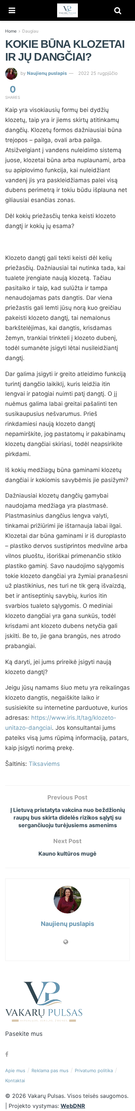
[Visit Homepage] (67, 10)
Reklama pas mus (50, 1070)
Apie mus (15, 1070)
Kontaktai (15, 1080)
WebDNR (73, 1105)
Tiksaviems (44, 763)
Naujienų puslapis (47, 73)
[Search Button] (117, 10)
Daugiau (30, 31)
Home (11, 31)
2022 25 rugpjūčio (98, 73)
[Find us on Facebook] (6, 1054)
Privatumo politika (94, 1070)
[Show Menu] (12, 10)
